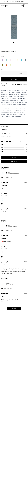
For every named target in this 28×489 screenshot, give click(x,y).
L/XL (20, 73)
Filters (14, 157)
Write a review (14, 161)
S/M (7, 73)
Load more (14, 308)
